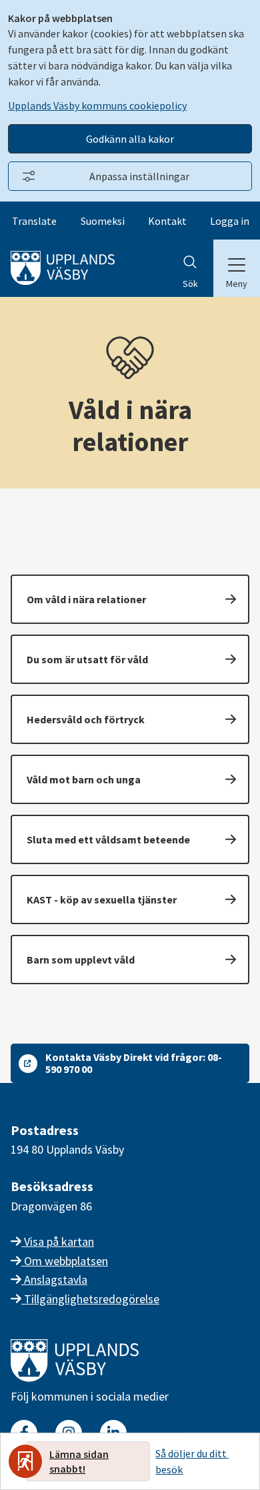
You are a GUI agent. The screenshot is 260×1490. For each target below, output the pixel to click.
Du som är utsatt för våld (87, 659)
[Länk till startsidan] (75, 1377)
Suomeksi (103, 221)
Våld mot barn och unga (84, 779)
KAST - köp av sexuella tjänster (102, 899)
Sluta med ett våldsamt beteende (108, 839)
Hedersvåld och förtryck (86, 719)
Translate (34, 221)
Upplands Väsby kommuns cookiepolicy (97, 105)
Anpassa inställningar (139, 176)
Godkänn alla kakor (130, 138)
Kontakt (167, 221)
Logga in (229, 221)
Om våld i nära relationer (86, 599)
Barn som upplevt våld (81, 959)
